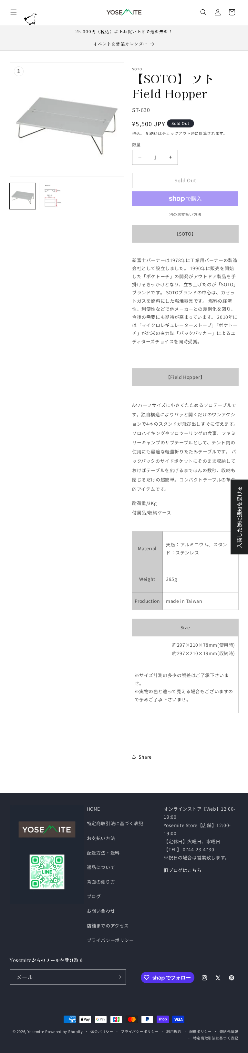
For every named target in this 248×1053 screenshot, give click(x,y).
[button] (13, 12)
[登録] (118, 977)
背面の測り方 (101, 881)
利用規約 (173, 1031)
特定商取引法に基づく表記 (115, 823)
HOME (93, 808)
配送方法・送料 (103, 852)
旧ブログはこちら (183, 870)
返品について (101, 867)
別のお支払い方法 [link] (185, 214)
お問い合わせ (101, 910)
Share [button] (145, 757)
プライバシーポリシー (110, 940)
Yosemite (35, 1031)
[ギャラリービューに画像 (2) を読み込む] (52, 196)
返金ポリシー (101, 1031)
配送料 (152, 133)
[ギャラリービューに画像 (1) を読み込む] (23, 196)
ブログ (94, 896)
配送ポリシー (200, 1031)
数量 (136, 144)
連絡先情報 (229, 1031)
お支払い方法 (101, 838)
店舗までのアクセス (108, 925)
